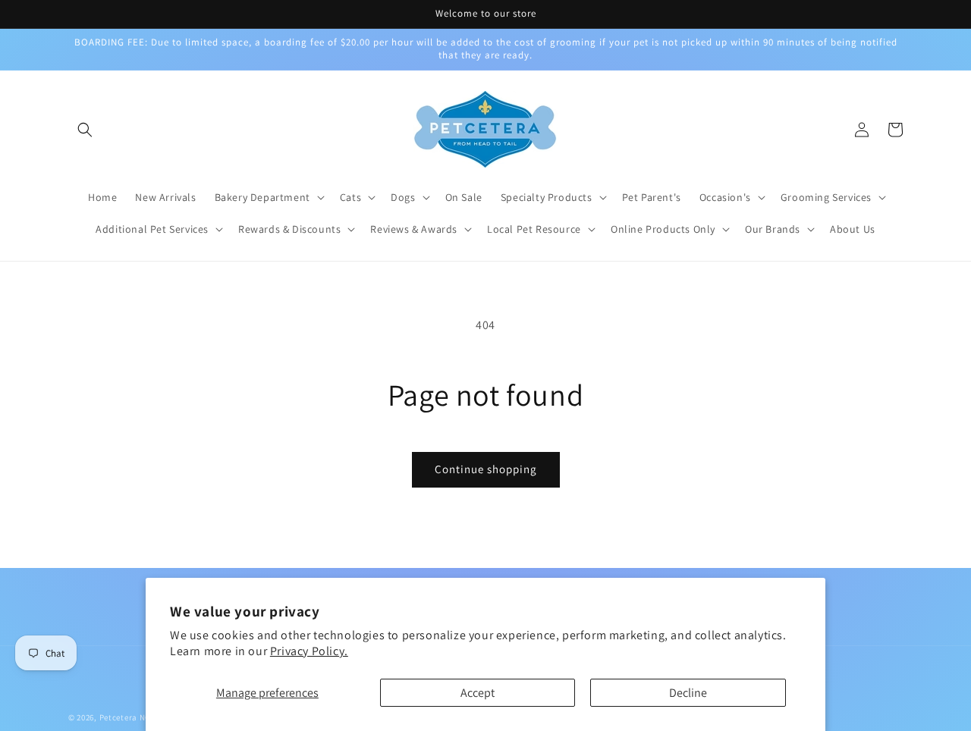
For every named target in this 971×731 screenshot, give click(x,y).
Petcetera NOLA (130, 717)
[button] (85, 129)
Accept (477, 693)
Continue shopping (486, 469)
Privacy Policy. (309, 651)
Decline (688, 693)
